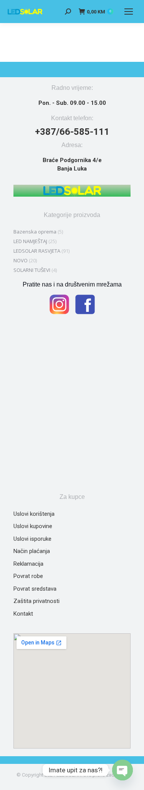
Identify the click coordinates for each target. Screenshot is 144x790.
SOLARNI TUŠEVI (31, 270)
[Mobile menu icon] (128, 11)
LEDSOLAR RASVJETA (36, 250)
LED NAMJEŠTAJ (30, 241)
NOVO (20, 260)
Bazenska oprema (34, 231)
